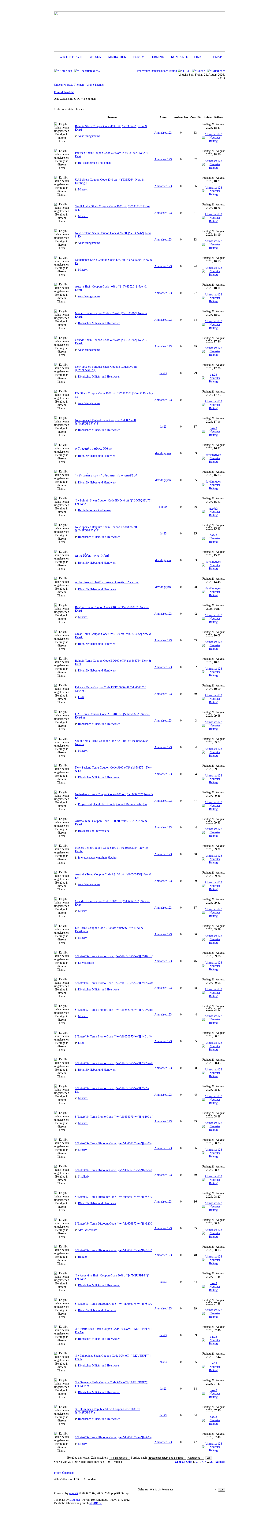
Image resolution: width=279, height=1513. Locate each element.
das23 (163, 373)
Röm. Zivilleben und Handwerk (97, 455)
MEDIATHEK (117, 57)
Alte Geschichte (87, 1230)
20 (211, 1461)
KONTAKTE (179, 57)
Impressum (143, 70)
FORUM (138, 57)
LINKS (198, 57)
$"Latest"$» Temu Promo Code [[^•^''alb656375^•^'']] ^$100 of (113, 956)
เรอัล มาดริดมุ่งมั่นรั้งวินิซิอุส (93, 448)
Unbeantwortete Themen (69, 84)
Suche (201, 70)
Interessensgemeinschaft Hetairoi (97, 857)
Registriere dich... (90, 70)
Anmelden (65, 70)
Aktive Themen (95, 84)
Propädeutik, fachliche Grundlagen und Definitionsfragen (112, 804)
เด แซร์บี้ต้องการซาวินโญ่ (92, 555)
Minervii (83, 189)
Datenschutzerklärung (164, 70)
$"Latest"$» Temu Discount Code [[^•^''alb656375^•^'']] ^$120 (113, 1250)
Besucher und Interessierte (94, 830)
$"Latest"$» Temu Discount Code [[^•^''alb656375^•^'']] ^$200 (113, 1223)
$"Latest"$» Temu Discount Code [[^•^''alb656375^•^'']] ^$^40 (113, 1170)
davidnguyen (163, 453)
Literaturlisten (86, 962)
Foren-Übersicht (64, 92)
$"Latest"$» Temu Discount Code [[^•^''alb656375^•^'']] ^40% (113, 1143)
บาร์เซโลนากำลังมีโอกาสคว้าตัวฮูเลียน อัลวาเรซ (107, 582)
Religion (83, 1256)
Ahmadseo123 (163, 132)
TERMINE (157, 57)
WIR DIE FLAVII (70, 57)
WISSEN (95, 57)
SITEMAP (215, 57)
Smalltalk (83, 1176)
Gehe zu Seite (183, 1461)
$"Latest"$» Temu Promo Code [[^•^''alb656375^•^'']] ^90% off (114, 983)
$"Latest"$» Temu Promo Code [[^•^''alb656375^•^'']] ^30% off (114, 1063)
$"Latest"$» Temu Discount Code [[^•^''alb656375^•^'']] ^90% (113, 1437)
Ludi (81, 697)
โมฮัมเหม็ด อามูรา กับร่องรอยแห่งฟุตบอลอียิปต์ (106, 475)
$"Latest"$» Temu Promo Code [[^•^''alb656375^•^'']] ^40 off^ (113, 1036)
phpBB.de (95, 1503)
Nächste (220, 1461)
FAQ (185, 70)
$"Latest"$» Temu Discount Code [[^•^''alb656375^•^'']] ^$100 (113, 1303)
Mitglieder (218, 70)
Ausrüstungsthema (89, 136)
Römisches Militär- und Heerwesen (99, 323)
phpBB (73, 1493)
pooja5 (163, 506)
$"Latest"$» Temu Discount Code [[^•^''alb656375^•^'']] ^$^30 (113, 1196)
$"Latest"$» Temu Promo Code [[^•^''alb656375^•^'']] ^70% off (114, 1009)
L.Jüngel (74, 1499)
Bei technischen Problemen (94, 162)
